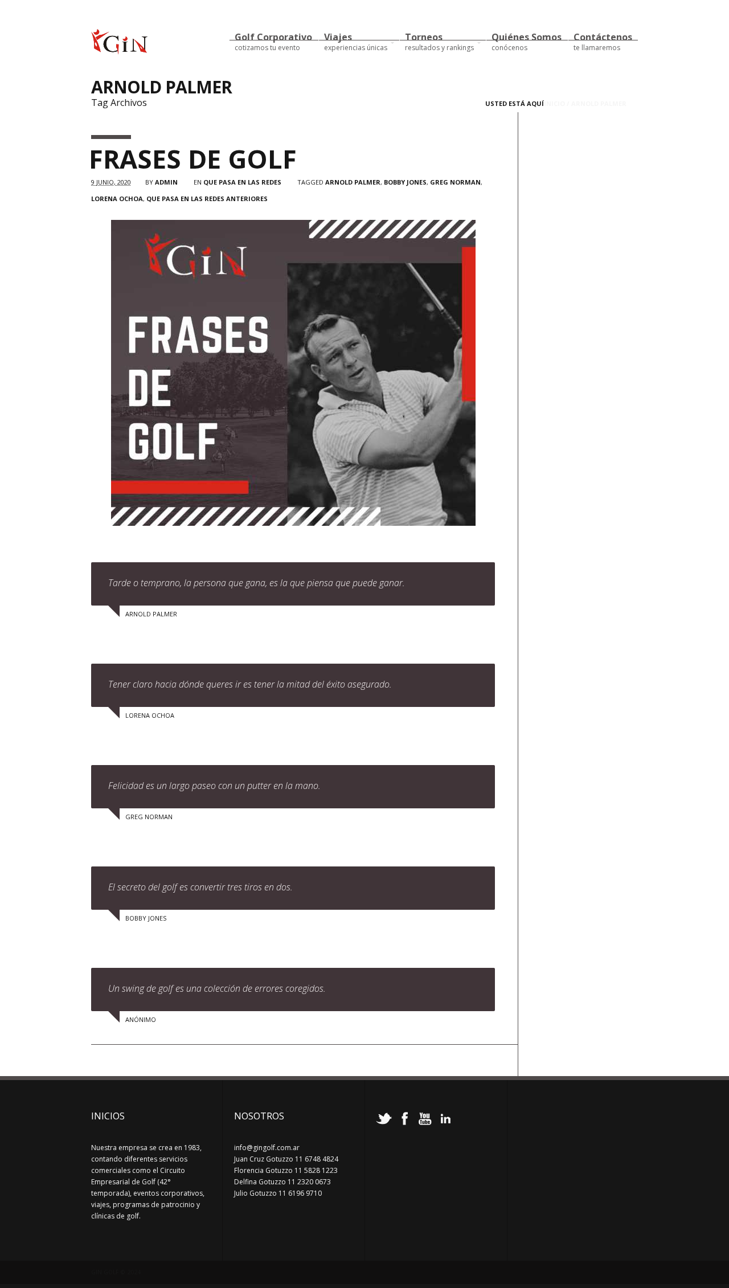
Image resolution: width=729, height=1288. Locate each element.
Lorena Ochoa (117, 198)
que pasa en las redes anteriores (207, 198)
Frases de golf (193, 158)
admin (166, 182)
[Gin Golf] (119, 49)
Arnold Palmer (352, 182)
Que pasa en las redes (242, 182)
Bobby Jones (405, 182)
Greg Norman (455, 182)
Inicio (554, 103)
